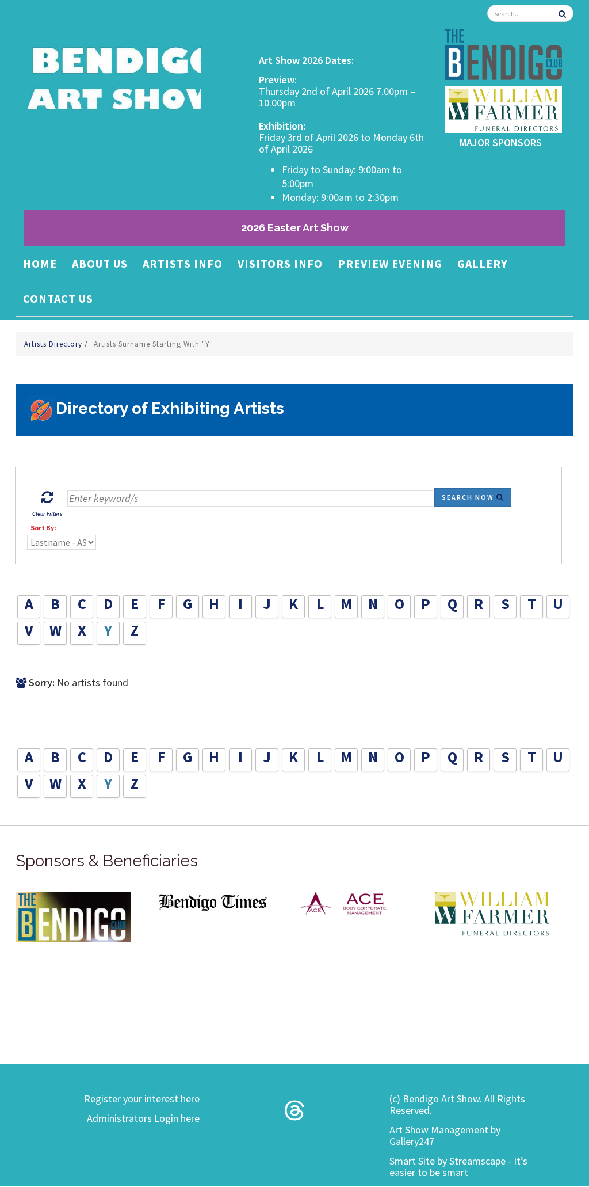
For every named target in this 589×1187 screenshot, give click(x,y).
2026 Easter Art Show (295, 228)
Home (40, 263)
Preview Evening (390, 263)
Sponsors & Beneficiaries (107, 860)
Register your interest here (142, 1098)
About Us (100, 263)
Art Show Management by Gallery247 (444, 1135)
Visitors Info (280, 263)
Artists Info (183, 263)
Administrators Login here (143, 1118)
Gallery (482, 263)
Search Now (469, 497)
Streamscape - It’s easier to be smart (458, 1166)
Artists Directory (54, 344)
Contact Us (58, 298)
